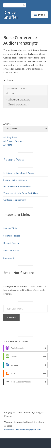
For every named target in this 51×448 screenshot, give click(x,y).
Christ (11, 93)
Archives (7, 123)
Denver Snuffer (10, 14)
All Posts (7, 144)
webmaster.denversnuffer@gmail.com (22, 429)
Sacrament (8, 257)
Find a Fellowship (11, 250)
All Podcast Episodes (13, 141)
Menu (41, 14)
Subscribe (11, 317)
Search (24, 5)
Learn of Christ (10, 228)
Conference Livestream (14, 199)
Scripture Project (11, 235)
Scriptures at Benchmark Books (18, 173)
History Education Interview (16, 186)
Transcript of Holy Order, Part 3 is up (21, 193)
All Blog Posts (10, 137)
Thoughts (10, 80)
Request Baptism (11, 243)
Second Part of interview (15, 179)
